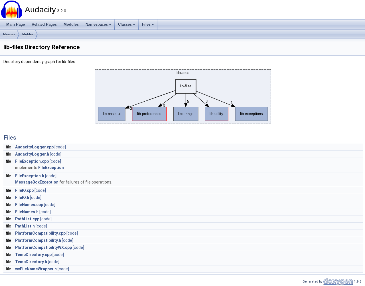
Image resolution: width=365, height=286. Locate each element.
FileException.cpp (32, 161)
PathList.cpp (27, 219)
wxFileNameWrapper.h (36, 269)
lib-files (27, 34)
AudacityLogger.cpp (34, 147)
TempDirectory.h (31, 261)
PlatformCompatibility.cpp (40, 233)
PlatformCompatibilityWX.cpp (43, 247)
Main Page (15, 24)
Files (146, 24)
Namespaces (97, 24)
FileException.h (29, 176)
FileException (51, 167)
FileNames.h (26, 212)
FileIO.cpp (24, 190)
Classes (125, 24)
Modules (71, 24)
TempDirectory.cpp (33, 254)
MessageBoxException (36, 182)
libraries (9, 34)
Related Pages (44, 24)
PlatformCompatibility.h (38, 240)
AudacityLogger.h (32, 154)
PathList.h (25, 226)
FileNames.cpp (29, 204)
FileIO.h (22, 197)
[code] (60, 147)
